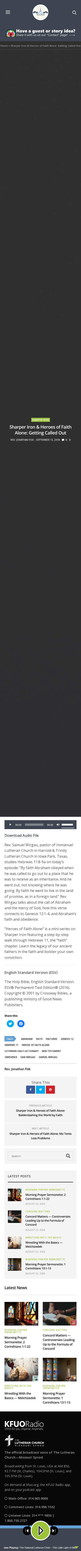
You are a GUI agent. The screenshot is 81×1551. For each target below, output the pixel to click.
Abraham (27, 1039)
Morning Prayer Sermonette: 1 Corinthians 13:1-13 (45, 1266)
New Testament (51, 1051)
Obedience (11, 1057)
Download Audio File (21, 835)
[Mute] (58, 824)
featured (51, 1039)
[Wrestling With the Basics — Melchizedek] (14, 1242)
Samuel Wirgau (48, 1057)
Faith (39, 1039)
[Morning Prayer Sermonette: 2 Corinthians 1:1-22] (14, 1195)
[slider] (68, 824)
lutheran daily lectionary (21, 1051)
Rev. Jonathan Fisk (22, 439)
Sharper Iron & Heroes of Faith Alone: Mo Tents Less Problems (40, 1136)
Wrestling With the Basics (43, 1237)
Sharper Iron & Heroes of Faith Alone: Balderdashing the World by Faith (40, 1112)
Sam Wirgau (27, 1057)
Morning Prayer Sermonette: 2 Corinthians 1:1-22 (45, 1197)
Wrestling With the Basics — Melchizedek (20, 1395)
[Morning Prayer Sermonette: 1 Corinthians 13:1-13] (14, 1264)
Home (4, 45)
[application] (40, 824)
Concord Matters (37, 1211)
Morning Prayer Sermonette (45, 1190)
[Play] (10, 824)
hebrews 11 (11, 1045)
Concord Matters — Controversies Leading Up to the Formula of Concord (47, 1220)
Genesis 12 (67, 1039)
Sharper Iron (40, 419)
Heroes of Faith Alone (35, 1045)
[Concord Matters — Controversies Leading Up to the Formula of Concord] (14, 1216)
